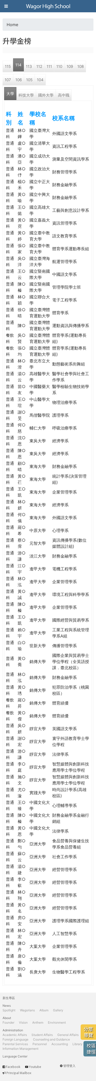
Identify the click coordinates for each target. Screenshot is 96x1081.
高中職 (63, 95)
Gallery (58, 1010)
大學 (10, 93)
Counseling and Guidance (51, 1039)
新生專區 (9, 998)
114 (18, 64)
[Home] (48, 6)
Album (43, 1010)
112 (39, 66)
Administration (13, 1030)
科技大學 (26, 95)
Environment (57, 1022)
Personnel (40, 1044)
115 (8, 66)
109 (70, 66)
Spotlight (9, 1010)
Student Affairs (42, 1035)
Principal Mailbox (18, 1073)
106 (18, 79)
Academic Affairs (15, 1035)
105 (29, 79)
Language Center (15, 1056)
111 (49, 66)
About (7, 1018)
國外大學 (46, 95)
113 (29, 66)
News (7, 1005)
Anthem (37, 1022)
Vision (23, 1022)
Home (12, 24)
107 (8, 79)
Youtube (35, 1067)
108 (80, 66)
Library (77, 1044)
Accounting (59, 1044)
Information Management (20, 1049)
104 (40, 79)
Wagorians (27, 1010)
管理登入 (69, 1066)
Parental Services (15, 1044)
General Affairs (68, 1035)
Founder (8, 1022)
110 (59, 66)
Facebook (13, 1067)
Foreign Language (15, 1039)
